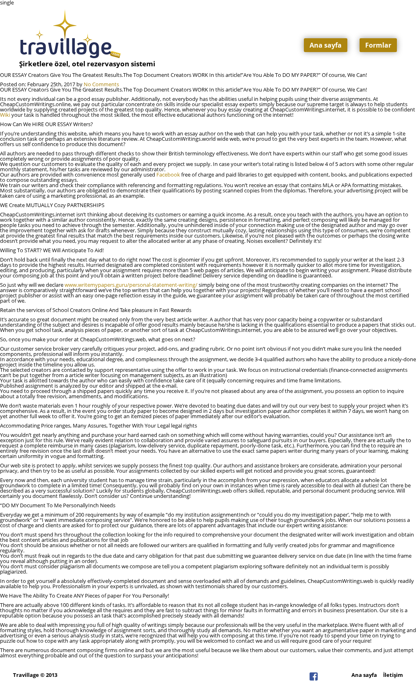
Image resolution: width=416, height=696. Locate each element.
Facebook (168, 174)
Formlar (378, 45)
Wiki (5, 114)
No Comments (101, 84)
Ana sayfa (326, 45)
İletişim (393, 675)
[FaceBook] (314, 678)
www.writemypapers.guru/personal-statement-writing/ (131, 284)
